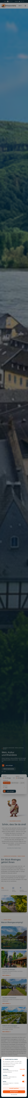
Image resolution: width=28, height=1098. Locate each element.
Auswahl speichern (14, 1088)
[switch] (23, 1075)
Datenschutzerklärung (8, 1066)
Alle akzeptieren (14, 1091)
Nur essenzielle (14, 1094)
